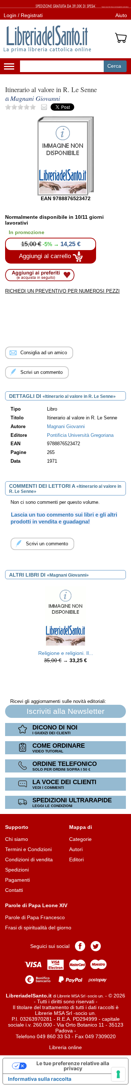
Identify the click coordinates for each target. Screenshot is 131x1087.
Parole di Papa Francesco (35, 917)
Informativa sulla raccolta (39, 1079)
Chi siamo (16, 839)
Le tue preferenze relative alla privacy (72, 1065)
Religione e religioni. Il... (65, 653)
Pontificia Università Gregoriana (80, 435)
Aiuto (121, 15)
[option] (65, 627)
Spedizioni (17, 870)
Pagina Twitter (96, 946)
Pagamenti (17, 880)
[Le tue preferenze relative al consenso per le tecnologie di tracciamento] (118, 1074)
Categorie (80, 839)
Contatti (14, 890)
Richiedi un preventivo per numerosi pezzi (62, 291)
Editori (76, 859)
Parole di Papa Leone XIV (36, 905)
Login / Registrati (23, 15)
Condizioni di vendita (29, 859)
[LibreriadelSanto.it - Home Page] (47, 38)
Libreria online (65, 1047)
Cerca (114, 66)
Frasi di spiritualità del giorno (38, 927)
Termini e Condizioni (28, 849)
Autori (76, 849)
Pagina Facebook (80, 946)
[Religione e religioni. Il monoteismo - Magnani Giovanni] (65, 616)
